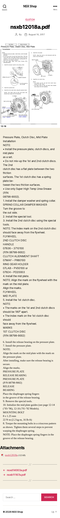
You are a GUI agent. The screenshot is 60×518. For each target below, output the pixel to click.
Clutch (30, 19)
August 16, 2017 (37, 34)
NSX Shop (30, 6)
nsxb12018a (11, 455)
